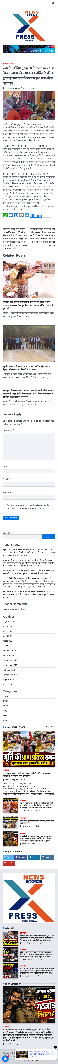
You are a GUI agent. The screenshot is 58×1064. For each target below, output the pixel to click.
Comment (8, 430)
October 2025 (9, 670)
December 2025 (10, 660)
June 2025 (7, 684)
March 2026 (8, 646)
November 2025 (10, 665)
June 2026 (7, 631)
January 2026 (9, 655)
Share (36, 215)
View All (50, 727)
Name (6, 466)
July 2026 (7, 626)
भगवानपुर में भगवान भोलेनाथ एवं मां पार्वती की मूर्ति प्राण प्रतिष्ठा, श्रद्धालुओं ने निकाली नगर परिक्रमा (27, 774)
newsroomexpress (12, 88)
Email (6, 479)
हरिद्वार (5, 720)
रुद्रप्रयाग (6, 710)
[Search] (53, 3)
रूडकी (13, 64)
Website (7, 492)
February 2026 (9, 650)
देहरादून (5, 701)
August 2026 (8, 621)
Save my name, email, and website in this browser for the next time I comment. (28, 507)
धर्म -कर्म (5, 706)
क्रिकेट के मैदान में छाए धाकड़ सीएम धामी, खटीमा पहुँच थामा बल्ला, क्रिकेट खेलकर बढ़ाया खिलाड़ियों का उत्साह (28, 368)
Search (6, 533)
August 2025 (8, 679)
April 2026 (7, 641)
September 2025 (10, 675)
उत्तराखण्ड (6, 64)
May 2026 (7, 636)
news (7, 780)
